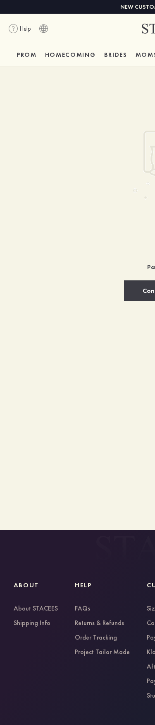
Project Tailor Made (102, 652)
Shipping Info (32, 623)
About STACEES (36, 609)
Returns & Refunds (99, 623)
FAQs (82, 609)
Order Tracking (96, 638)
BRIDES (115, 55)
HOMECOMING (70, 55)
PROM (27, 55)
